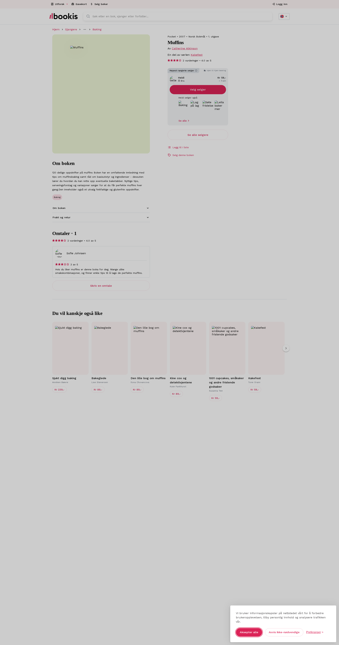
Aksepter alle (249, 632)
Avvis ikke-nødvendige (284, 632)
